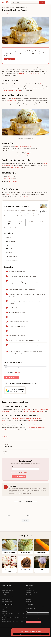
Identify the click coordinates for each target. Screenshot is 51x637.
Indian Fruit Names (6, 599)
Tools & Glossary (29, 594)
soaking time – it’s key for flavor (22, 146)
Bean (9, 176)
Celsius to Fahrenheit (6, 588)
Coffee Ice (6, 184)
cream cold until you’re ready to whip (18, 151)
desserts (26, 196)
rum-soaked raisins (16, 167)
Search (41, 2)
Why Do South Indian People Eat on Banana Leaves (12, 621)
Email (6, 365)
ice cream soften (11, 155)
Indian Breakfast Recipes (31, 592)
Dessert (7, 7)
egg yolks (29, 153)
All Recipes (28, 588)
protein (9, 194)
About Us (28, 597)
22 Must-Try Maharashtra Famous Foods (10, 607)
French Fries (4, 611)
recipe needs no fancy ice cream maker (29, 73)
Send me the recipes (11, 377)
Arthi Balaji (5, 13)
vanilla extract (28, 409)
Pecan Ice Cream (13, 181)
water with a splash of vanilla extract (33, 411)
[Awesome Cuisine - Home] (6, 2)
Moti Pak (4, 609)
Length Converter (5, 594)
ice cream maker (32, 420)
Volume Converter (5, 592)
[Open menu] (47, 2)
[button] (40, 211)
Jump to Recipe (10, 59)
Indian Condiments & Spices (8, 597)
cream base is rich (12, 100)
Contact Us (28, 599)
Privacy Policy (16, 372)
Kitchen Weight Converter (7, 590)
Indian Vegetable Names (7, 601)
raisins (14, 98)
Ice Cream (12, 7)
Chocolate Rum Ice (9, 178)
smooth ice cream (31, 88)
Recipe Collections (30, 590)
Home (3, 7)
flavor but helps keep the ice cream (11, 90)
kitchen (31, 103)
